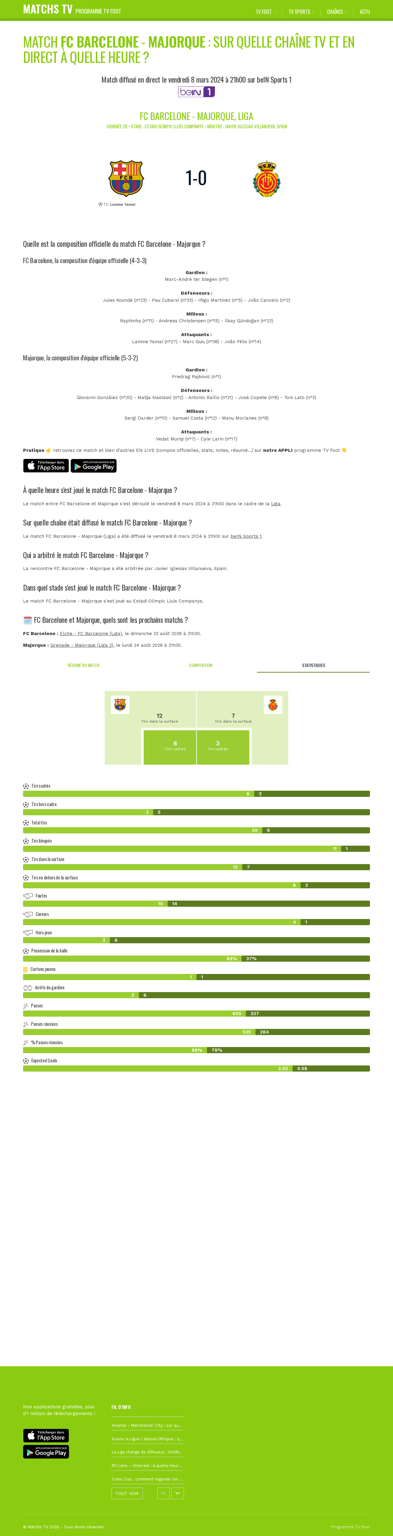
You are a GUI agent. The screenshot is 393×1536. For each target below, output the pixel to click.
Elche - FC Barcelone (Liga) (91, 633)
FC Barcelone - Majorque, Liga (196, 116)
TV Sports (299, 11)
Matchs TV (72, 8)
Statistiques (313, 665)
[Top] (376, 1522)
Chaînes (335, 11)
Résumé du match (83, 665)
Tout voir (127, 1493)
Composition (200, 665)
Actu (365, 11)
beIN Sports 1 (246, 536)
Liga (275, 503)
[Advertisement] (196, 1188)
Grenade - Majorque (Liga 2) (81, 645)
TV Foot (264, 11)
